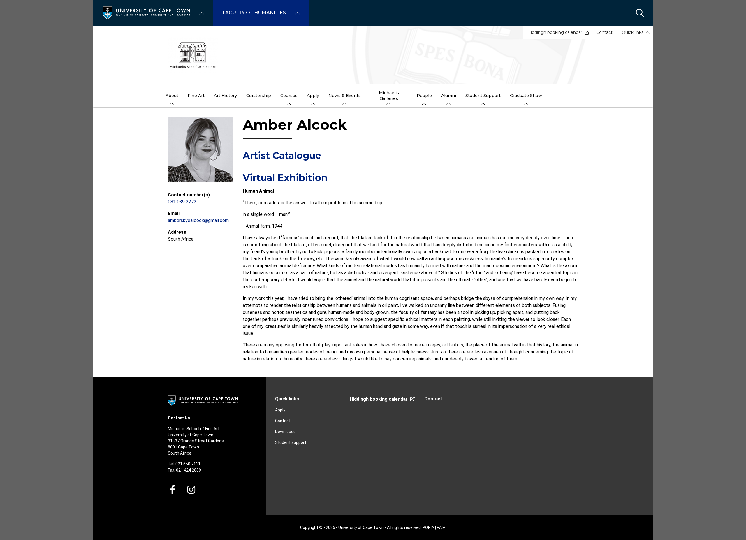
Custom (191, 490)
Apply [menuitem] (313, 95)
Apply (280, 410)
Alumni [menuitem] (448, 95)
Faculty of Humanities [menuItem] (254, 12)
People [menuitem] (424, 95)
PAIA (441, 527)
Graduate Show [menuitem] (526, 95)
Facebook (172, 490)
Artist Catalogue (282, 155)
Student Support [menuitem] (483, 95)
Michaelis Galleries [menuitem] (389, 95)
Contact (604, 32)
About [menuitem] (172, 95)
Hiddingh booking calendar (554, 32)
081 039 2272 (182, 202)
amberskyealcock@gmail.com (198, 220)
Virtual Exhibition (285, 177)
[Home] (146, 12)
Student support (290, 442)
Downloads (285, 431)
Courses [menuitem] (289, 95)
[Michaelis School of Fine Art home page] (373, 55)
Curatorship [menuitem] (258, 95)
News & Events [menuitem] (344, 95)
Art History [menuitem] (225, 95)
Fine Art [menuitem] (196, 95)
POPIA (428, 527)
